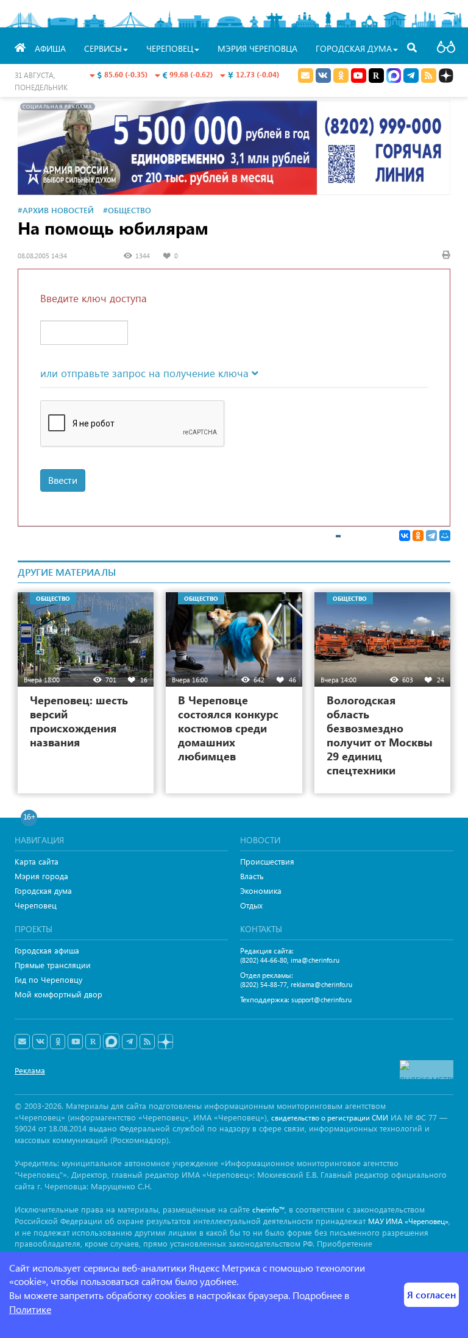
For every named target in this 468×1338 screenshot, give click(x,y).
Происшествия (267, 861)
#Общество (127, 210)
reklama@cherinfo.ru (321, 984)
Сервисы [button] (103, 48)
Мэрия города (41, 876)
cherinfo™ (268, 1209)
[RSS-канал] (147, 1042)
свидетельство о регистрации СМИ (329, 1117)
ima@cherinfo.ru (315, 960)
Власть (252, 876)
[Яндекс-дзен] (164, 1042)
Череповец (36, 905)
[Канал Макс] (393, 76)
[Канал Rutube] (376, 75)
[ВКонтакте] (404, 535)
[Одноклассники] (418, 535)
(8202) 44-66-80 (263, 960)
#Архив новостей (56, 210)
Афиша (50, 48)
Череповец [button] (169, 48)
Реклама (30, 1070)
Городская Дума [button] (354, 48)
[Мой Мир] (444, 535)
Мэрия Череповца (257, 48)
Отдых (251, 905)
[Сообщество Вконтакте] (40, 1042)
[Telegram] (431, 535)
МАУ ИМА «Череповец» (408, 1221)
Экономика (261, 890)
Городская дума (43, 890)
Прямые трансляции (53, 965)
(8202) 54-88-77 (263, 984)
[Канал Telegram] (129, 1042)
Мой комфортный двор (58, 994)
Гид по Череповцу (48, 979)
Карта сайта (36, 861)
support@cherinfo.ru (321, 1000)
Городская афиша (47, 950)
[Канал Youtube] (358, 75)
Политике (30, 1309)
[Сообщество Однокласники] (341, 75)
